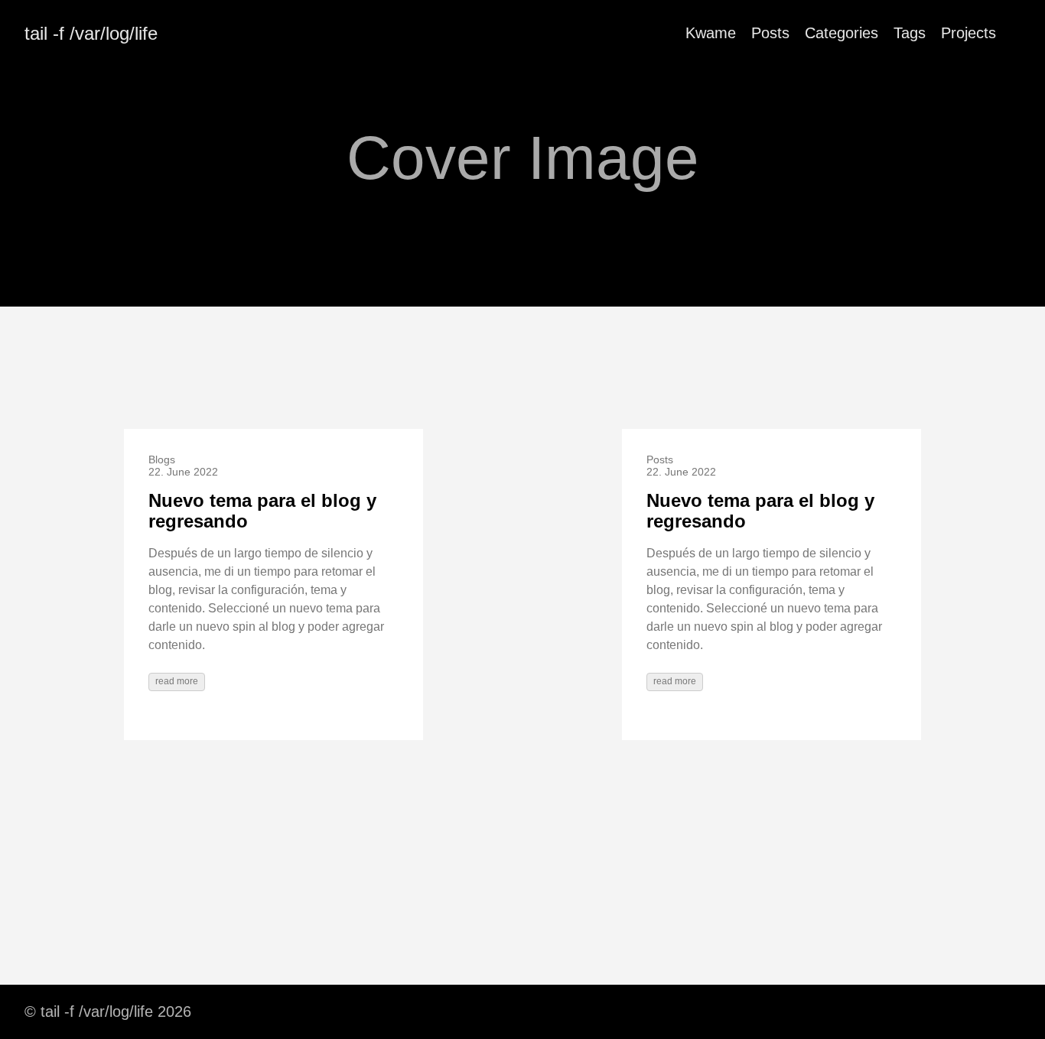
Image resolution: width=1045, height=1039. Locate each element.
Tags (910, 32)
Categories (841, 32)
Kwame (710, 32)
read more (176, 681)
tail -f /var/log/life (91, 33)
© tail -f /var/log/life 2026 (107, 1011)
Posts (770, 32)
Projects (968, 32)
